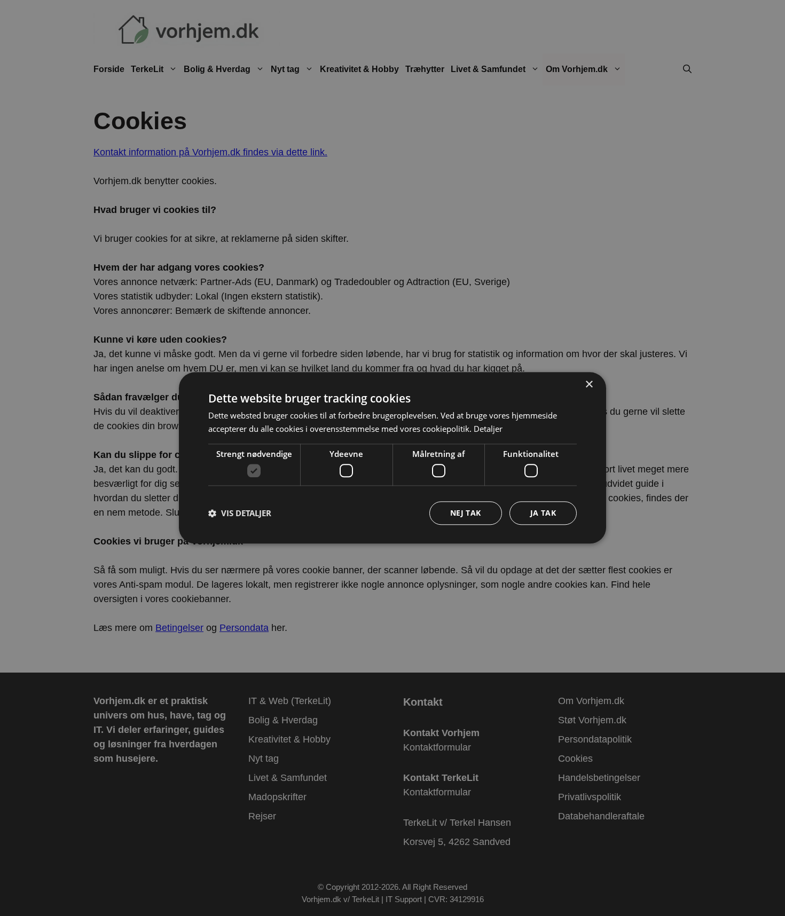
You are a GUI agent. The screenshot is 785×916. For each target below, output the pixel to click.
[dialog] (392, 457)
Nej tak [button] (465, 513)
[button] (239, 513)
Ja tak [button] (543, 513)
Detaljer (488, 428)
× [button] (589, 385)
